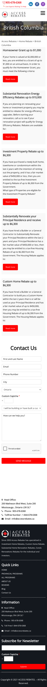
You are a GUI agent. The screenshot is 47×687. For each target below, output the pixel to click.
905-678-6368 (13, 2)
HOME (4, 570)
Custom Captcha (11, 396)
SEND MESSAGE (23, 460)
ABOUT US (6, 581)
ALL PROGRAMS (8, 577)
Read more (10, 79)
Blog (3, 589)
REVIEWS (5, 585)
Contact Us (6, 592)
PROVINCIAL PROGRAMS (12, 573)
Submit (23, 666)
